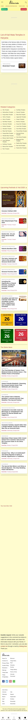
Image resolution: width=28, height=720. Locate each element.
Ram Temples (6, 148)
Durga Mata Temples (8, 114)
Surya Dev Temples (21, 124)
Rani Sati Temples (20, 145)
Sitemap (4, 670)
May (3, 701)
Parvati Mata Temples (21, 131)
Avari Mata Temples (21, 128)
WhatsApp (4, 9)
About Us (4, 658)
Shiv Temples (6, 109)
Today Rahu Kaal (13, 661)
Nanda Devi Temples (21, 148)
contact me (4, 646)
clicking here (23, 646)
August (12, 694)
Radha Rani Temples (21, 143)
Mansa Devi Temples (8, 146)
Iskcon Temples (6, 119)
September (13, 696)
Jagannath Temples (21, 117)
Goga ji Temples (20, 119)
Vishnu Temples (6, 117)
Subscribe (23, 9)
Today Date (22, 6)
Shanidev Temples (7, 128)
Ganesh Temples (20, 112)
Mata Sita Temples (20, 114)
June (3, 703)
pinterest (10, 681)
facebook (3, 681)
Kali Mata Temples (7, 121)
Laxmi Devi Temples (21, 126)
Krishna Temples (7, 126)
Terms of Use (13, 671)
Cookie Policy (5, 665)
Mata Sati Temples (7, 131)
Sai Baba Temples (20, 109)
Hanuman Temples (7, 124)
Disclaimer (4, 667)
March (3, 696)
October (12, 699)
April (3, 699)
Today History (13, 669)
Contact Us (5, 660)
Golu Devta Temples (21, 137)
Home (2, 6)
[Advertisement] (14, 20)
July (11, 692)
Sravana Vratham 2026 (11, 6)
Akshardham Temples (8, 112)
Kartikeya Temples (7, 144)
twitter (7, 681)
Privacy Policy (5, 663)
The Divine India (14, 2)
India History (5, 689)
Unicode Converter (12, 675)
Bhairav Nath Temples (8, 138)
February (4, 694)
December (12, 703)
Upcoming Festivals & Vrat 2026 (13, 187)
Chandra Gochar (12, 666)
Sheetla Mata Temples (8, 135)
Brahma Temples (20, 121)
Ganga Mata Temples (8, 133)
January (4, 692)
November (12, 701)
